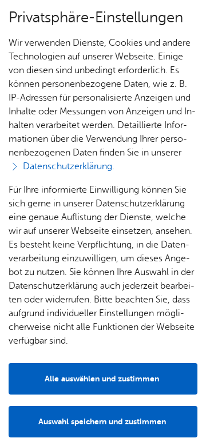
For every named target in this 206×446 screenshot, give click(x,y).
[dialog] (103, 223)
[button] (103, 421)
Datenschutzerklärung (67, 166)
